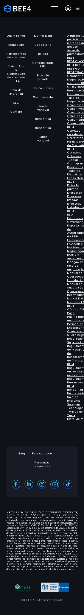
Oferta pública (43, 88)
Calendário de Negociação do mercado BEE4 (16, 74)
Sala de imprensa (16, 91)
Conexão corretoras (75, 132)
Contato (16, 111)
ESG (16, 102)
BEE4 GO (73, 68)
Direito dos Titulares (75, 168)
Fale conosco (42, 453)
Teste (71, 415)
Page (71, 313)
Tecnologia (75, 408)
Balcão (43, 53)
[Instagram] (41, 484)
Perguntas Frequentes (42, 464)
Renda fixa (43, 118)
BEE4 (70, 57)
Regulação (16, 44)
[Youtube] (54, 484)
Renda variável (43, 107)
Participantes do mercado (16, 55)
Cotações (74, 152)
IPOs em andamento (75, 256)
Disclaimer (75, 174)
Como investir (43, 97)
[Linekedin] (29, 484)
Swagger (73, 404)
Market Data (43, 35)
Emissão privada (43, 77)
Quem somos (16, 35)
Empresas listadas (74, 198)
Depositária (43, 44)
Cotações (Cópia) (74, 157)
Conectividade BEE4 (43, 64)
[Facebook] (16, 484)
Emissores (74, 192)
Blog (22, 453)
